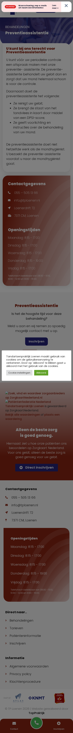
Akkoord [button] (41, 372)
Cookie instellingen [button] (19, 372)
